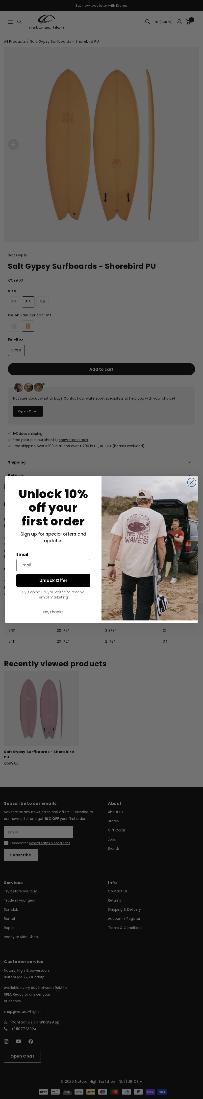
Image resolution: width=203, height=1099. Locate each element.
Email (22, 554)
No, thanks (53, 612)
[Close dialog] (191, 482)
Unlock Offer (53, 580)
